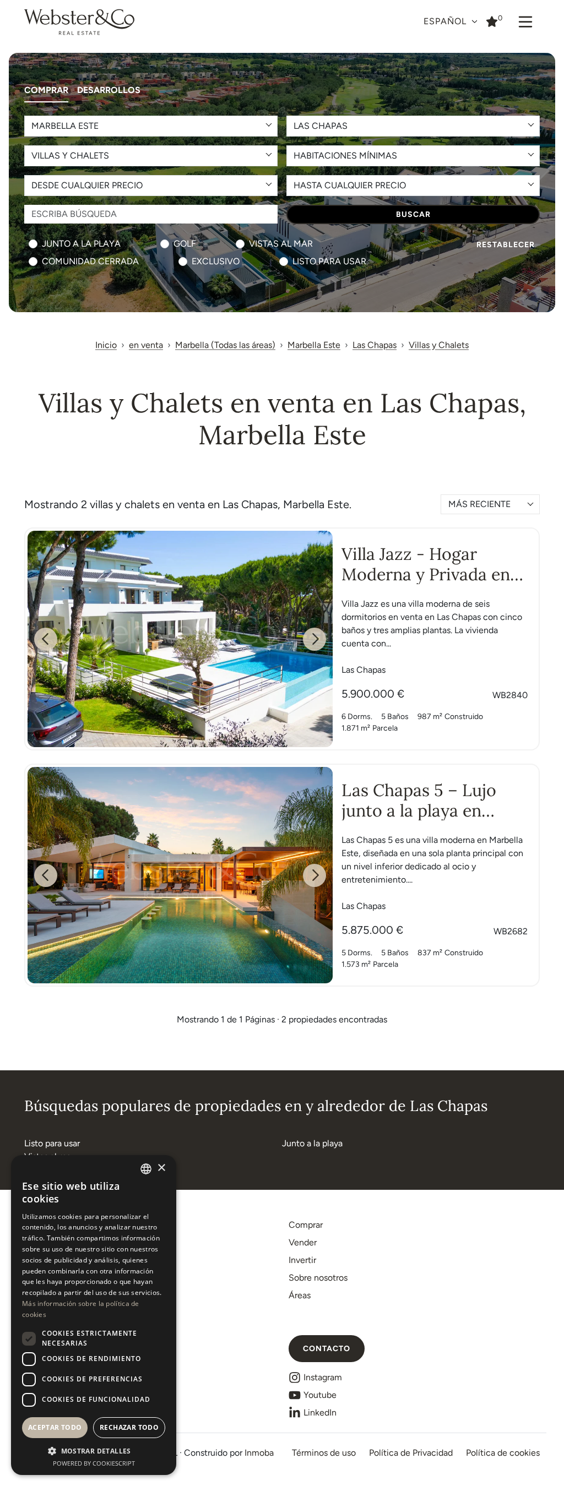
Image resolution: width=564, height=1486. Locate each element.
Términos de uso (324, 1452)
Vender (303, 1242)
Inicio (106, 345)
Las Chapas (374, 345)
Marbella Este (314, 345)
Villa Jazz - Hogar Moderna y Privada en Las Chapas (425, 574)
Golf (184, 243)
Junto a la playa (81, 243)
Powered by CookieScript (94, 1463)
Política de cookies (503, 1452)
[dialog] (93, 1315)
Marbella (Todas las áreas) (225, 345)
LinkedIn (320, 1412)
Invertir (302, 1260)
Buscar (413, 214)
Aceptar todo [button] (55, 1427)
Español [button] (446, 21)
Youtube (320, 1395)
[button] (93, 1450)
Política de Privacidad (411, 1452)
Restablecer (505, 244)
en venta (146, 345)
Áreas (300, 1295)
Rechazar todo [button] (129, 1427)
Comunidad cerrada (90, 261)
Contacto (326, 1348)
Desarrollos (108, 90)
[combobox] (490, 504)
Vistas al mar (281, 243)
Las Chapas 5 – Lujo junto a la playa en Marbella (418, 810)
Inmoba (259, 1452)
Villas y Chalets (439, 345)
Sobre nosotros (318, 1277)
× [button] (161, 1168)
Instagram (322, 1377)
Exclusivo (216, 261)
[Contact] (492, 21)
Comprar (46, 90)
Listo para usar (329, 261)
